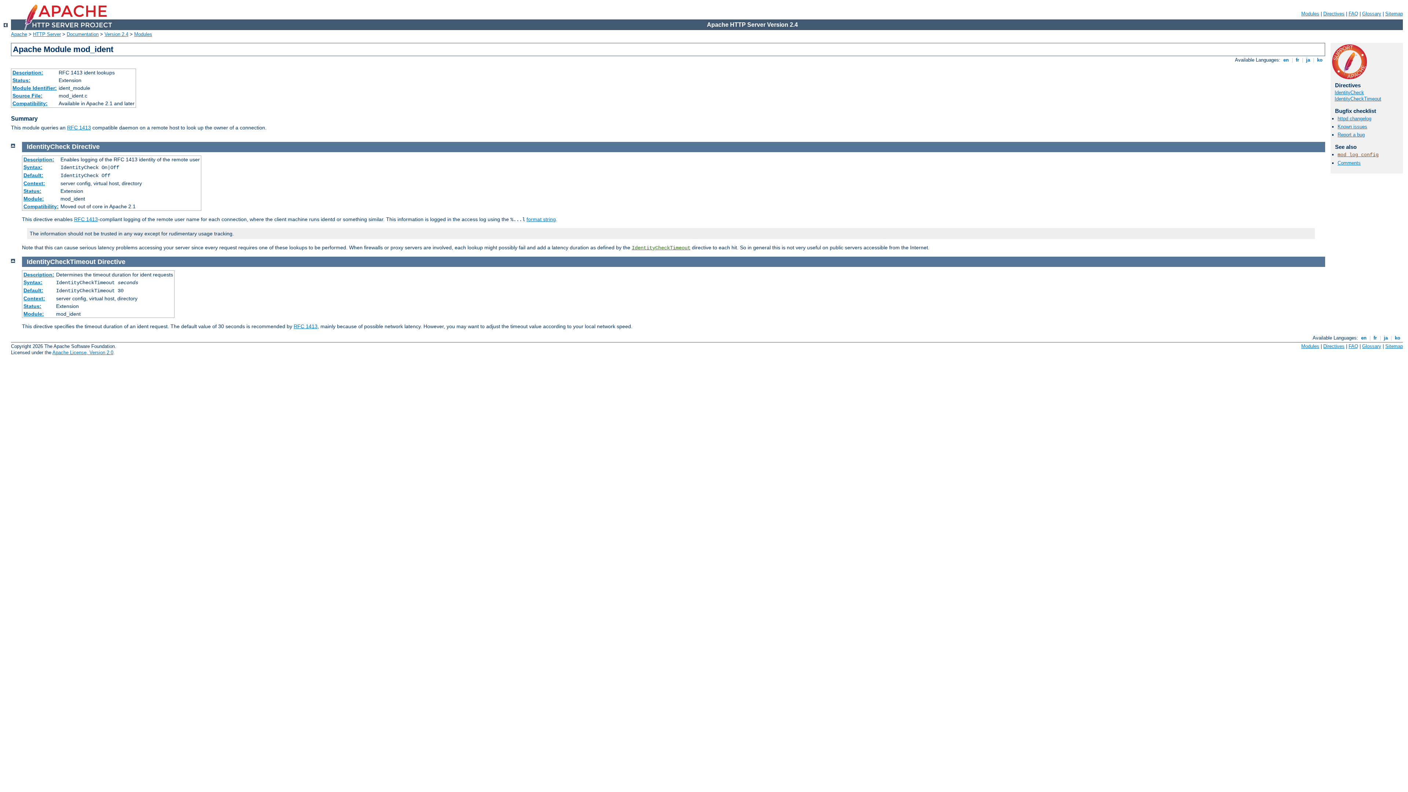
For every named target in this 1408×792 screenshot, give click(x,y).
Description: (27, 73)
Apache (19, 34)
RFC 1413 (79, 128)
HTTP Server (47, 34)
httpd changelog (1354, 118)
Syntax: (33, 167)
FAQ (1353, 13)
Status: (21, 80)
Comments (1349, 163)
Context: (34, 183)
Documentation (83, 34)
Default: (33, 175)
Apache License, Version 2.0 (82, 352)
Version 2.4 (116, 34)
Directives (1334, 13)
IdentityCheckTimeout (1358, 99)
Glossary (1371, 13)
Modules (1310, 13)
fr (1297, 60)
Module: (33, 199)
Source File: (27, 96)
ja (1308, 60)
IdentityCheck (1349, 92)
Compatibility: (30, 103)
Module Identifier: (34, 88)
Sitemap (1394, 13)
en (1286, 60)
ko (1320, 60)
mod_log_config (1358, 155)
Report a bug (1351, 135)
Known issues (1352, 126)
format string (541, 219)
